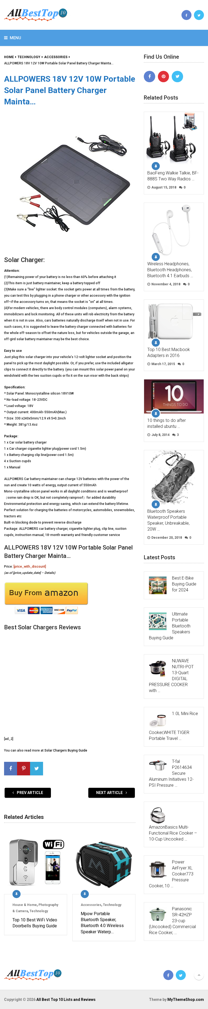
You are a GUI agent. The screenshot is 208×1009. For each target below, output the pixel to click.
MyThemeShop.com (185, 999)
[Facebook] (149, 76)
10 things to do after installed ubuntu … (166, 423)
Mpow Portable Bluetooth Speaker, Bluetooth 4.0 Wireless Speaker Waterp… (102, 922)
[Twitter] (177, 76)
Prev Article (29, 792)
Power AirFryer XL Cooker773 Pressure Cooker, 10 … (171, 873)
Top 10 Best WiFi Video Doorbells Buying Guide (34, 922)
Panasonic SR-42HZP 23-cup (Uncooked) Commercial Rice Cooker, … (172, 920)
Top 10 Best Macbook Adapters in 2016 (168, 352)
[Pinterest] (163, 76)
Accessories (91, 905)
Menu (15, 37)
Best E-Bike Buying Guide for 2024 (184, 584)
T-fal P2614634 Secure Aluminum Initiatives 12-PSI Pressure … (171, 773)
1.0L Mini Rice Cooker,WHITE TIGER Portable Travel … (173, 726)
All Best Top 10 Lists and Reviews (66, 999)
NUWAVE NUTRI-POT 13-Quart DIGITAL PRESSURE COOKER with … (171, 675)
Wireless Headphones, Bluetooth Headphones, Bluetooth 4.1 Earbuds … (170, 269)
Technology (39, 911)
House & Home (24, 905)
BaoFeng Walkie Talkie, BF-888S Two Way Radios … (173, 175)
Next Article (109, 792)
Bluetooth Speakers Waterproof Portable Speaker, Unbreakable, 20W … (168, 520)
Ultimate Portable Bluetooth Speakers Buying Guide (169, 625)
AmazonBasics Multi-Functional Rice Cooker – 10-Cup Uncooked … (173, 833)
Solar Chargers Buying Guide (65, 750)
